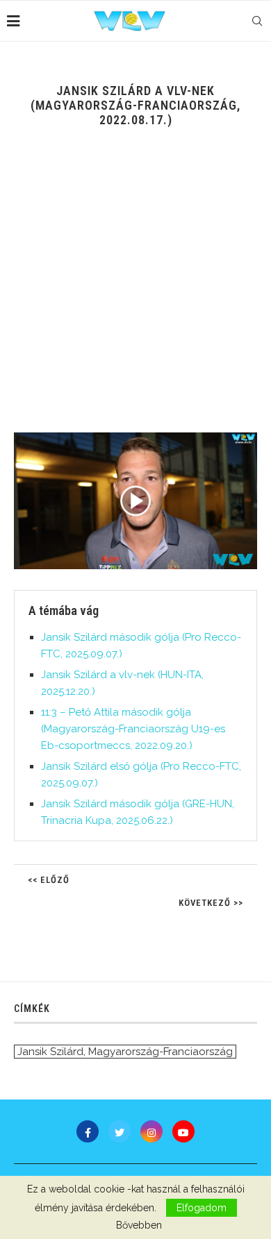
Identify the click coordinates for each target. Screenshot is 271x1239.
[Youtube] (183, 1131)
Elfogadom (201, 1207)
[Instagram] (151, 1131)
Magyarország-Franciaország (160, 1051)
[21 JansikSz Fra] (135, 500)
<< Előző (48, 880)
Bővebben (139, 1225)
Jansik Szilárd (50, 1051)
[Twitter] (119, 1131)
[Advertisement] (135, 290)
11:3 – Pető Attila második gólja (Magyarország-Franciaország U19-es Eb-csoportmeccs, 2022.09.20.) (133, 729)
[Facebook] (87, 1131)
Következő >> (211, 902)
